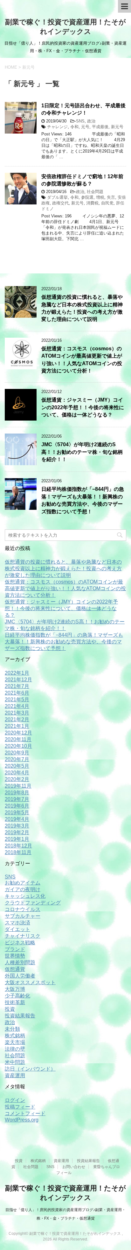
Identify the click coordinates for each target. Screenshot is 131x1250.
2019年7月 (17, 799)
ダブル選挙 (57, 197)
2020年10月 (18, 746)
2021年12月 (18, 679)
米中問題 (15, 1062)
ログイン (15, 1100)
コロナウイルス (22, 909)
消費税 (92, 203)
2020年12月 (18, 732)
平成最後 (100, 126)
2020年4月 (17, 772)
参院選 (87, 197)
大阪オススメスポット (30, 982)
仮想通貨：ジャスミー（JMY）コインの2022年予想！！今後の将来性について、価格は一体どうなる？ (82, 407)
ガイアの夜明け (22, 889)
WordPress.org (21, 1119)
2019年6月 (17, 806)
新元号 (117, 126)
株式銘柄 (15, 1035)
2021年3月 (17, 713)
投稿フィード (20, 1106)
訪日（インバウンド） (30, 1069)
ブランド (15, 949)
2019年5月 (17, 812)
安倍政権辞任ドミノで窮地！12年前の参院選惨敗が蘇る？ (82, 180)
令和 (74, 126)
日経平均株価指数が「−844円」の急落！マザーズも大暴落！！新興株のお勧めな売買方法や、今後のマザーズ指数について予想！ (82, 500)
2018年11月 (18, 852)
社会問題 (95, 191)
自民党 (107, 203)
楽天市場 (15, 1042)
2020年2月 (17, 779)
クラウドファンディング (33, 902)
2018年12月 (18, 845)
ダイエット (17, 929)
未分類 (12, 1029)
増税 (100, 197)
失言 (111, 197)
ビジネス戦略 (20, 942)
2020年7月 (17, 759)
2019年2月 (17, 832)
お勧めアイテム (22, 882)
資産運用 (15, 1075)
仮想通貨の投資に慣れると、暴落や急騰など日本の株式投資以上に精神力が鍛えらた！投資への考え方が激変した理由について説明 (82, 308)
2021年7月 (17, 686)
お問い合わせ (73, 1167)
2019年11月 (18, 786)
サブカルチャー (22, 916)
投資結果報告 (20, 1015)
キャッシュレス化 (25, 896)
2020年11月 (18, 739)
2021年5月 (17, 699)
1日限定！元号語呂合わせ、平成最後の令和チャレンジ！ (83, 109)
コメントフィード (25, 1113)
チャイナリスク (22, 936)
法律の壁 (15, 1049)
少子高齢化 (17, 995)
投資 (10, 1009)
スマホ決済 (17, 922)
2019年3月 (17, 825)
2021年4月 (17, 706)
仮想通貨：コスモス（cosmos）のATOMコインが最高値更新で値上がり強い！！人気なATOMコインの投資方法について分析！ (65, 588)
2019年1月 (17, 839)
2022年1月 (17, 673)
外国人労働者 (20, 975)
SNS (80, 121)
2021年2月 (17, 719)
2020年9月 (17, 752)
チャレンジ (57, 126)
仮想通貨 (15, 969)
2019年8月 (17, 792)
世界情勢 (15, 956)
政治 (91, 121)
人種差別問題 (20, 962)
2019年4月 (17, 819)
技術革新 (15, 1002)
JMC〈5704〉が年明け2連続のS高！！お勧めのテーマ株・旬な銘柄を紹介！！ (82, 452)
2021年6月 (17, 693)
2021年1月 (17, 726)
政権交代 (60, 203)
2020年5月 (17, 766)
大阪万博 (15, 989)
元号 (85, 126)
